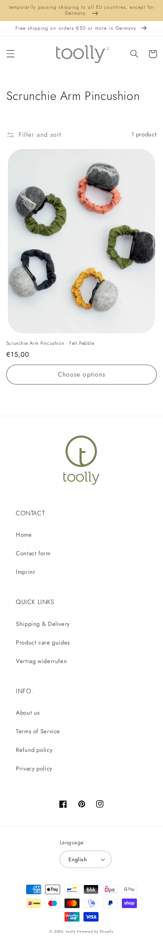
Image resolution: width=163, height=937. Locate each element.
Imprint (25, 572)
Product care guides (43, 642)
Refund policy (34, 750)
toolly (71, 931)
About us (28, 712)
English (77, 859)
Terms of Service (38, 731)
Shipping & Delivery (43, 624)
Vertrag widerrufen (41, 661)
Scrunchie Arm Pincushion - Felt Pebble (50, 343)
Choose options (81, 374)
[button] (10, 54)
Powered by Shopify (95, 931)
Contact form (33, 553)
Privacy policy (34, 768)
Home (24, 534)
